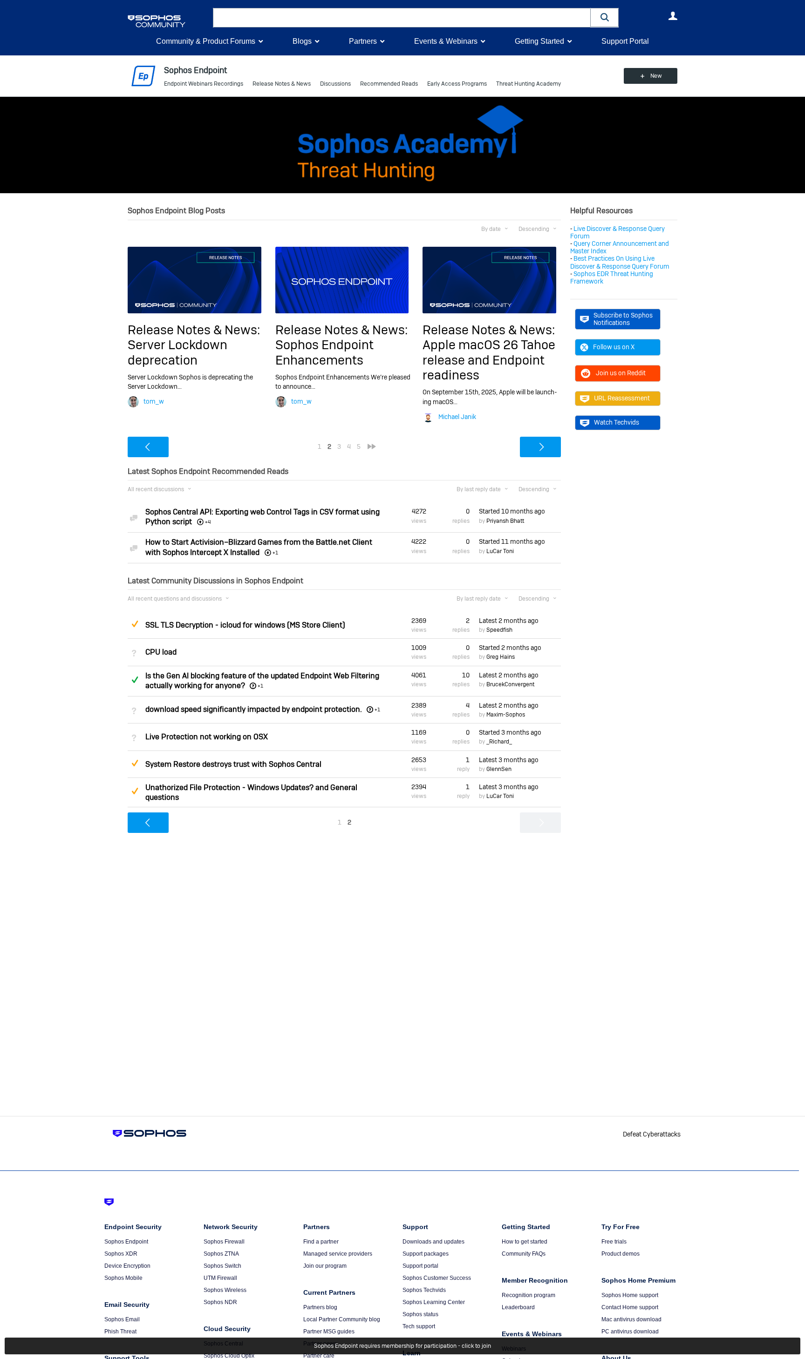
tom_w (153, 401)
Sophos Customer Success (436, 1278)
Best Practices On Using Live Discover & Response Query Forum (619, 262)
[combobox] (401, 17)
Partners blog (320, 1307)
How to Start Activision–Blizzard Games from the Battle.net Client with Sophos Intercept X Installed (258, 547)
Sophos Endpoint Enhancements (324, 352)
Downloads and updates (433, 1241)
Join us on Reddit (621, 373)
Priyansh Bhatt (505, 521)
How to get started (524, 1241)
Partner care (318, 1355)
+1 (260, 686)
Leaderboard (518, 1307)
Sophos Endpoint (126, 1241)
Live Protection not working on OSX (206, 737)
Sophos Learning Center (433, 1302)
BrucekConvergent (510, 684)
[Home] (168, 21)
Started (512, 511)
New (656, 76)
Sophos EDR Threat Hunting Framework (611, 277)
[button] (605, 17)
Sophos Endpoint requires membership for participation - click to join (402, 1346)
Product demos (620, 1254)
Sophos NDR (220, 1302)
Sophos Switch (222, 1266)
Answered (135, 680)
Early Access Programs (457, 84)
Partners (363, 41)
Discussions (335, 84)
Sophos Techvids (424, 1290)
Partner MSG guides (329, 1331)
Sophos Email (122, 1319)
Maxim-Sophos (505, 714)
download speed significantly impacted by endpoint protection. (253, 709)
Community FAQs (524, 1254)
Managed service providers (337, 1254)
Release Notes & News (281, 84)
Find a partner (321, 1241)
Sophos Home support (629, 1295)
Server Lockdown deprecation (177, 352)
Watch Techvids (616, 422)
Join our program (325, 1266)
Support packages (425, 1254)
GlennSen (499, 769)
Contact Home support (629, 1307)
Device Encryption (127, 1266)
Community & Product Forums (205, 41)
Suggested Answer (135, 624)
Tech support (418, 1326)
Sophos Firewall (224, 1241)
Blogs (302, 41)
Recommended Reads (389, 84)
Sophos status (420, 1314)
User (672, 15)
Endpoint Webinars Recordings (203, 84)
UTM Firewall (220, 1278)
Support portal (420, 1266)
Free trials (614, 1241)
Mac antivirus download (631, 1319)
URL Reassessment (622, 398)
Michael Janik (457, 416)
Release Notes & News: (194, 330)
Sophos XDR (120, 1254)
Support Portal (625, 41)
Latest (509, 620)
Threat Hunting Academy (528, 84)
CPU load (161, 652)
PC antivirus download (630, 1331)
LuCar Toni (500, 551)
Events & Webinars (446, 41)
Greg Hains (500, 657)
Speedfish (499, 630)
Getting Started (539, 41)
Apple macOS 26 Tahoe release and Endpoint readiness (489, 360)
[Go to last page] (371, 446)
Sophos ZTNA (221, 1254)
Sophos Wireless (225, 1290)
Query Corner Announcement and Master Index (619, 247)
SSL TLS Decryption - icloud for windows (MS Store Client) (245, 625)
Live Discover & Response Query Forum (617, 232)
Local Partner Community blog (341, 1319)
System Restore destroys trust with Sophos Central (233, 764)
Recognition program (528, 1295)
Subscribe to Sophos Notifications (623, 319)
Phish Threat (120, 1331)
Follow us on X (613, 347)
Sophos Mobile (123, 1278)
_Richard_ (499, 741)
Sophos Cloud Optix (229, 1355)
